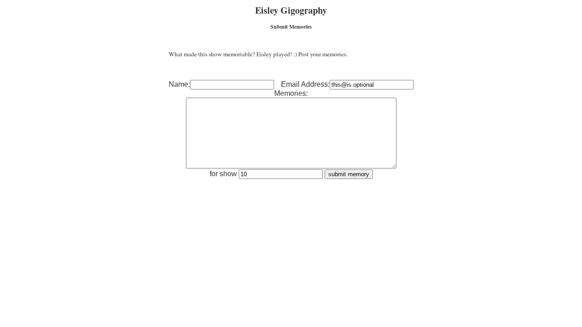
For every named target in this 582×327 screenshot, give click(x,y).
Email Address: (305, 84)
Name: (179, 84)
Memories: (291, 93)
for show (224, 174)
